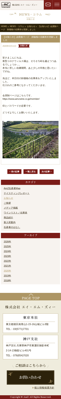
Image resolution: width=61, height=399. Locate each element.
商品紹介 (8, 217)
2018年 (7, 280)
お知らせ (31, 26)
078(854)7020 (21, 355)
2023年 (7, 256)
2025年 (7, 246)
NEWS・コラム (17, 26)
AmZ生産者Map (12, 188)
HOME (4, 26)
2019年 (7, 275)
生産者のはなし (12, 227)
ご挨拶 (7, 203)
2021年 (7, 266)
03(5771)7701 (21, 329)
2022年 (7, 261)
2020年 (7, 271)
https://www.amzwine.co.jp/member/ (21, 99)
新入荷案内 (9, 222)
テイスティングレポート (17, 193)
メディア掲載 (11, 208)
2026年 (7, 241)
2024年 (7, 251)
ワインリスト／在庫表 (15, 212)
